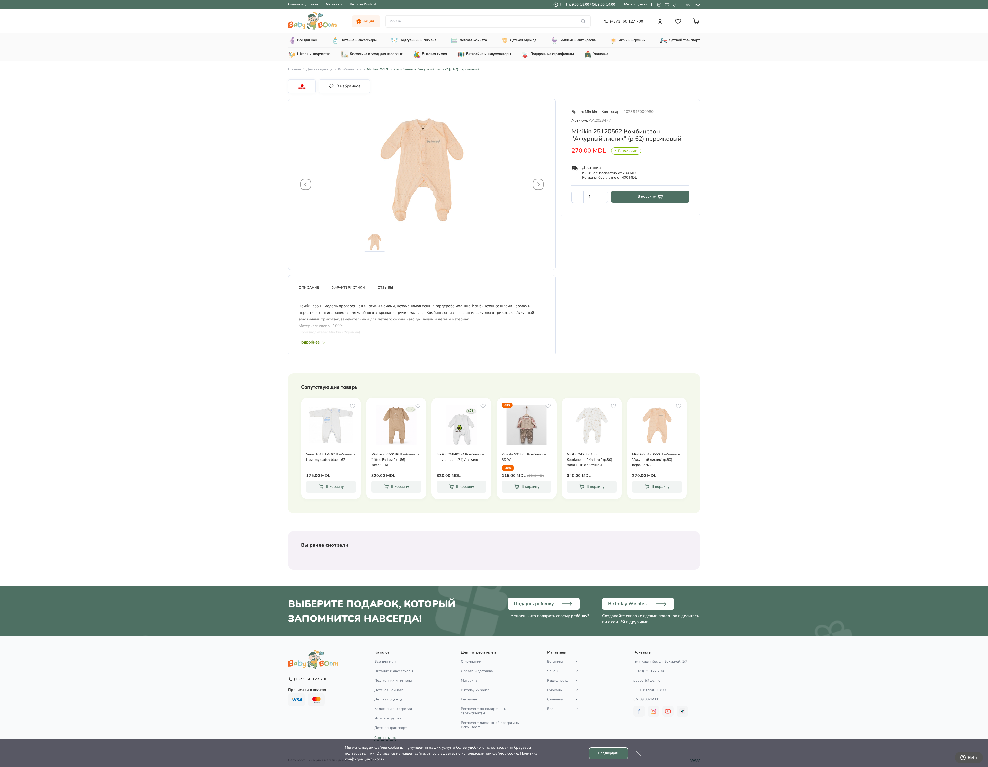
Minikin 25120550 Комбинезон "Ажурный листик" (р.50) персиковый (656, 459)
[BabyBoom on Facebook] (651, 4)
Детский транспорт (390, 727)
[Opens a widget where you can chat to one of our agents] (969, 758)
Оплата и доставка (303, 4)
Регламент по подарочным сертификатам (483, 711)
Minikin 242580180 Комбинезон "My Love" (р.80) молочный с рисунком (589, 459)
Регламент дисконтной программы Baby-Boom (490, 724)
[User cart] (696, 21)
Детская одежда (319, 69)
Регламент (470, 699)
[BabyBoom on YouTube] (667, 4)
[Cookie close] (638, 753)
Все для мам (385, 661)
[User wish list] (678, 21)
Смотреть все (385, 738)
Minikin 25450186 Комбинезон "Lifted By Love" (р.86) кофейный (395, 459)
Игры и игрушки (387, 718)
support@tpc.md (646, 680)
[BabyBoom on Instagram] (659, 4)
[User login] (660, 21)
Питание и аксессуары (393, 671)
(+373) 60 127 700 (648, 671)
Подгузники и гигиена (393, 680)
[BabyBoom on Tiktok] (674, 4)
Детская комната (388, 690)
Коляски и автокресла (393, 708)
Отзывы (385, 287)
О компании (471, 661)
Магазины (334, 4)
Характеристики (348, 287)
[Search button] (583, 21)
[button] (306, 184)
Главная (294, 69)
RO (688, 5)
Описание (309, 287)
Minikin (591, 111)
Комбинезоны (349, 69)
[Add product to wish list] (352, 406)
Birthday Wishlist (363, 4)
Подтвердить (608, 753)
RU (697, 5)
